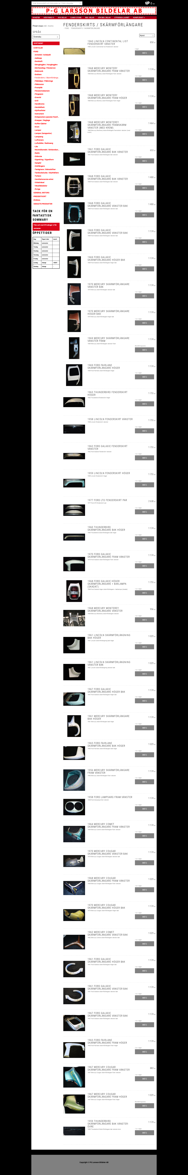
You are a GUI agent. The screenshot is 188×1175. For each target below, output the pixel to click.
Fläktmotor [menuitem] (39, 84)
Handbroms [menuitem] (39, 104)
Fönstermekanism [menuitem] (42, 91)
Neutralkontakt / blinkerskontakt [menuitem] (47, 149)
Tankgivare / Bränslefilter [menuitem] (45, 169)
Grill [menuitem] (36, 100)
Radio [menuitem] (37, 153)
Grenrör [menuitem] (38, 97)
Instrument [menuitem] (39, 113)
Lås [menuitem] (36, 146)
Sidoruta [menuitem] (38, 156)
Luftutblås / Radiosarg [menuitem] (44, 143)
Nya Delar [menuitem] (62, 17)
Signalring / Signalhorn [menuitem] (44, 159)
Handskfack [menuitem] (40, 107)
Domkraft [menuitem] (38, 61)
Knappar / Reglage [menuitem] (42, 120)
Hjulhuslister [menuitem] (40, 110)
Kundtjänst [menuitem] (138, 17)
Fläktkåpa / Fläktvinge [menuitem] (44, 81)
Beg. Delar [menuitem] (89, 17)
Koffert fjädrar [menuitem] (41, 123)
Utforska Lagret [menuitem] (121, 17)
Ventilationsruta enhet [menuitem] (44, 179)
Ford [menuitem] (36, 51)
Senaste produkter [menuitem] (43, 204)
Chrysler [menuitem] (38, 48)
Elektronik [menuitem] (39, 71)
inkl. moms (48, 25)
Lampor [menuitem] (38, 130)
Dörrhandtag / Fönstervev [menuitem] (45, 68)
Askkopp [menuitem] (38, 58)
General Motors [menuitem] (41, 192)
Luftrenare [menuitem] (39, 140)
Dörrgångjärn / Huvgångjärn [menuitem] (46, 64)
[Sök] (80, 3)
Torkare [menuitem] (38, 176)
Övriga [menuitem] (37, 189)
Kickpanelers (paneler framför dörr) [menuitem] (47, 117)
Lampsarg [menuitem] (39, 136)
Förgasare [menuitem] (39, 94)
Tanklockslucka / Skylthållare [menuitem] (47, 172)
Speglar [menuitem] (38, 163)
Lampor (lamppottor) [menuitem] (43, 133)
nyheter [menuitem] (36, 17)
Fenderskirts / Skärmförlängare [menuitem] (47, 77)
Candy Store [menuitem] (75, 17)
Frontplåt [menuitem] (38, 87)
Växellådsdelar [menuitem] (41, 185)
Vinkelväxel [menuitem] (39, 182)
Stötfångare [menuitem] (40, 166)
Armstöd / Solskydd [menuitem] (43, 54)
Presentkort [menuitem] (40, 196)
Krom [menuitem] (37, 127)
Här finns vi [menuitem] (49, 17)
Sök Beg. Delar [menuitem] (104, 17)
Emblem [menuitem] (38, 74)
